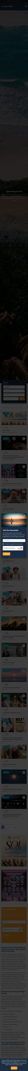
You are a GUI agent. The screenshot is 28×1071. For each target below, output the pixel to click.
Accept (14, 1068)
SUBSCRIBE (6, 554)
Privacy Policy (22, 1061)
